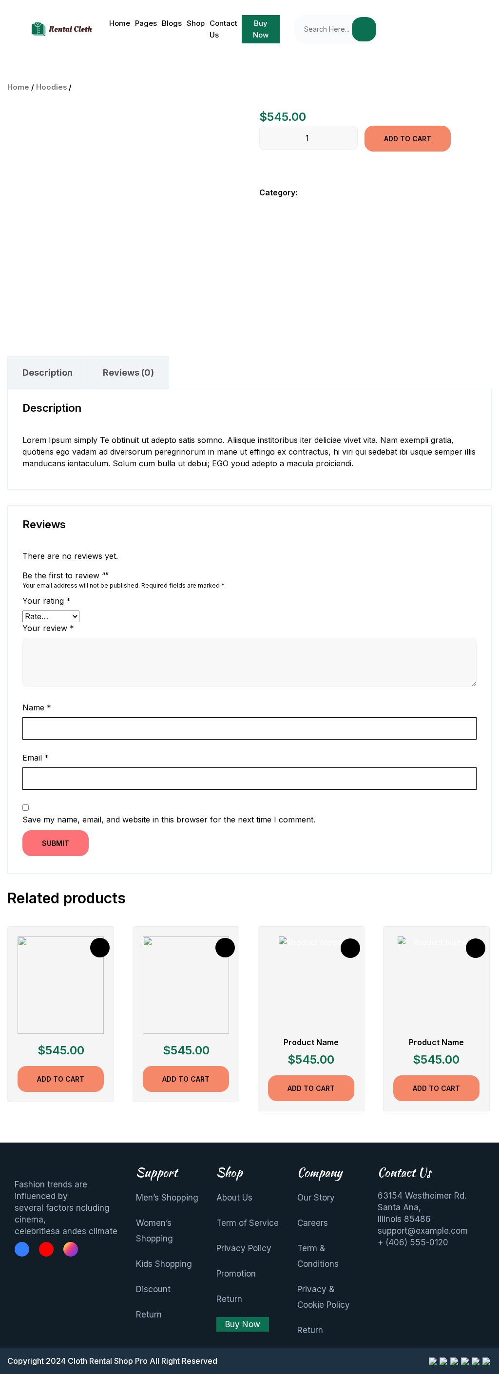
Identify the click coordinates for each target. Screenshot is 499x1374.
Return (149, 1314)
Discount (153, 1289)
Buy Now (261, 29)
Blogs (172, 23)
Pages (146, 23)
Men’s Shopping (167, 1197)
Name (36, 707)
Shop (196, 23)
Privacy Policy (243, 1248)
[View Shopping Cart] (442, 29)
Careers (312, 1223)
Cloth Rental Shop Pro (108, 1361)
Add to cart (407, 138)
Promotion (236, 1274)
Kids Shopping (164, 1264)
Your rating (46, 601)
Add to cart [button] (60, 1079)
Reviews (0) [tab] (128, 372)
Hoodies (51, 87)
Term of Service (247, 1223)
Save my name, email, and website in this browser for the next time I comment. (168, 819)
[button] (403, 29)
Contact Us (223, 29)
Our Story (316, 1197)
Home (119, 23)
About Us (234, 1197)
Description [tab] (47, 372)
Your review (48, 628)
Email (35, 758)
